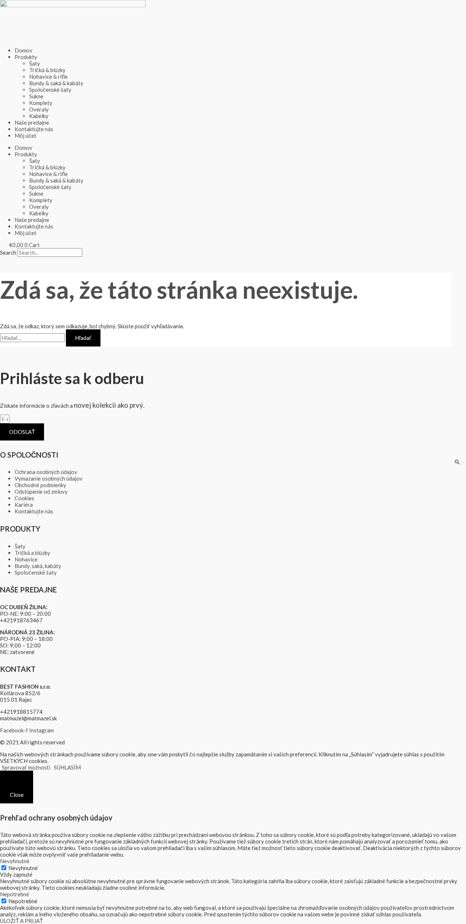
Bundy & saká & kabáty (56, 83)
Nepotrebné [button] (14, 894)
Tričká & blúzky (47, 70)
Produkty (26, 57)
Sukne (36, 96)
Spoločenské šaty (50, 89)
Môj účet (25, 135)
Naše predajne (32, 122)
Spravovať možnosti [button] (26, 767)
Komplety (40, 102)
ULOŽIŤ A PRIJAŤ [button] (21, 920)
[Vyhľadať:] (33, 337)
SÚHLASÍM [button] (67, 767)
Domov (23, 50)
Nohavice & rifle (48, 76)
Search (8, 252)
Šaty (34, 63)
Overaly (39, 109)
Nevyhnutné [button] (14, 861)
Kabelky (38, 116)
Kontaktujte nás (34, 129)
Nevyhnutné (23, 868)
